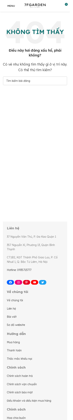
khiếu (24, 358)
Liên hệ (11, 308)
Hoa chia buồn (16, 418)
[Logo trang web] (35, 5)
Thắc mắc (14, 358)
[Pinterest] (26, 282)
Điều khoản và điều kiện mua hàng (29, 400)
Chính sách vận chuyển (22, 384)
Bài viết (12, 316)
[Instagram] (18, 282)
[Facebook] (10, 282)
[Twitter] (42, 282)
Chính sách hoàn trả (20, 376)
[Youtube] (34, 282)
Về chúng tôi (15, 300)
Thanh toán (14, 350)
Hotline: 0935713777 (19, 270)
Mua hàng (13, 342)
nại (30, 358)
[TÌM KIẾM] (62, 80)
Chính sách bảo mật (20, 392)
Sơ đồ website (16, 325)
